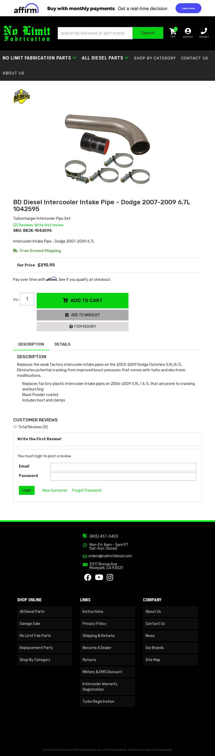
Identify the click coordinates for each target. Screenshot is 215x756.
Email (24, 466)
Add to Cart (87, 300)
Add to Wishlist (85, 315)
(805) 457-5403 (103, 536)
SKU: (17, 230)
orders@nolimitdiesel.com (110, 556)
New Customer (55, 490)
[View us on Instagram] (110, 579)
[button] (110, 33)
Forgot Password (86, 490)
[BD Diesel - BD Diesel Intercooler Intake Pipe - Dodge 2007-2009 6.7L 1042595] (21, 96)
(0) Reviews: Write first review (38, 225)
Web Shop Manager (158, 750)
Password (28, 476)
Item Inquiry (85, 326)
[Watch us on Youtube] (99, 579)
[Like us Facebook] (88, 579)
